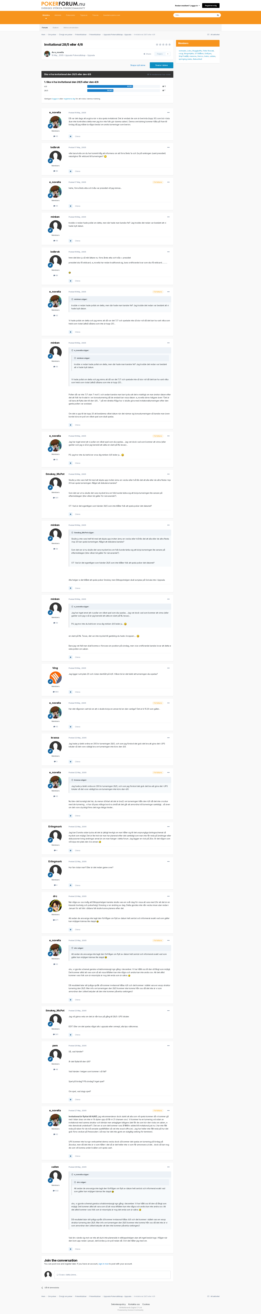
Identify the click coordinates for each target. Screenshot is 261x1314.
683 (56, 692)
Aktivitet (58, 15)
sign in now (104, 1264)
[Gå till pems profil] (55, 1055)
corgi (181, 53)
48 (56, 1069)
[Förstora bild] (105, 156)
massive (192, 56)
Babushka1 (197, 59)
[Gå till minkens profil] (55, 226)
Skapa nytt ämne (137, 65)
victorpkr (182, 51)
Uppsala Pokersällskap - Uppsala (80, 55)
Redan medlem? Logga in (187, 5)
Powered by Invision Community (130, 1310)
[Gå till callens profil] (55, 1176)
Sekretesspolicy (118, 1304)
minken (55, 216)
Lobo (189, 51)
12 (165, 86)
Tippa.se (83, 15)
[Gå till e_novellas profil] (47, 54)
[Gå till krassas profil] (55, 747)
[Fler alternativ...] (168, 112)
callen (55, 1166)
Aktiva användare (70, 27)
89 (56, 171)
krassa (55, 737)
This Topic (207, 15)
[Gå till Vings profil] (55, 677)
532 (56, 1191)
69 (56, 240)
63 (56, 136)
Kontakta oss (134, 1304)
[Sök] (218, 15)
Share (148, 54)
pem (55, 1045)
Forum (45, 27)
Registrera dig (211, 5)
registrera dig (69, 99)
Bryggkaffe (197, 51)
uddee (212, 56)
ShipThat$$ (183, 56)
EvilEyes (208, 53)
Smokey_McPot (55, 474)
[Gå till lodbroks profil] (55, 157)
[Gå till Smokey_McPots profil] (55, 483)
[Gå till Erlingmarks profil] (55, 836)
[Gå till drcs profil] (55, 906)
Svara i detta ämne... (68, 1275)
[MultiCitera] (70, 136)
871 (56, 920)
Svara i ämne (161, 65)
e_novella (59, 52)
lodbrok (55, 147)
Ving (55, 668)
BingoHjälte (189, 53)
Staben (56, 27)
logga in (55, 99)
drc (55, 896)
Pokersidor (70, 15)
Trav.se (95, 15)
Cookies (146, 1304)
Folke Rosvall (208, 51)
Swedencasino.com (111, 15)
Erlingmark (55, 826)
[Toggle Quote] (72, 299)
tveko (206, 56)
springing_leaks (185, 59)
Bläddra (46, 15)
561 (56, 498)
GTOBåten (199, 53)
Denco (200, 56)
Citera (77, 136)
